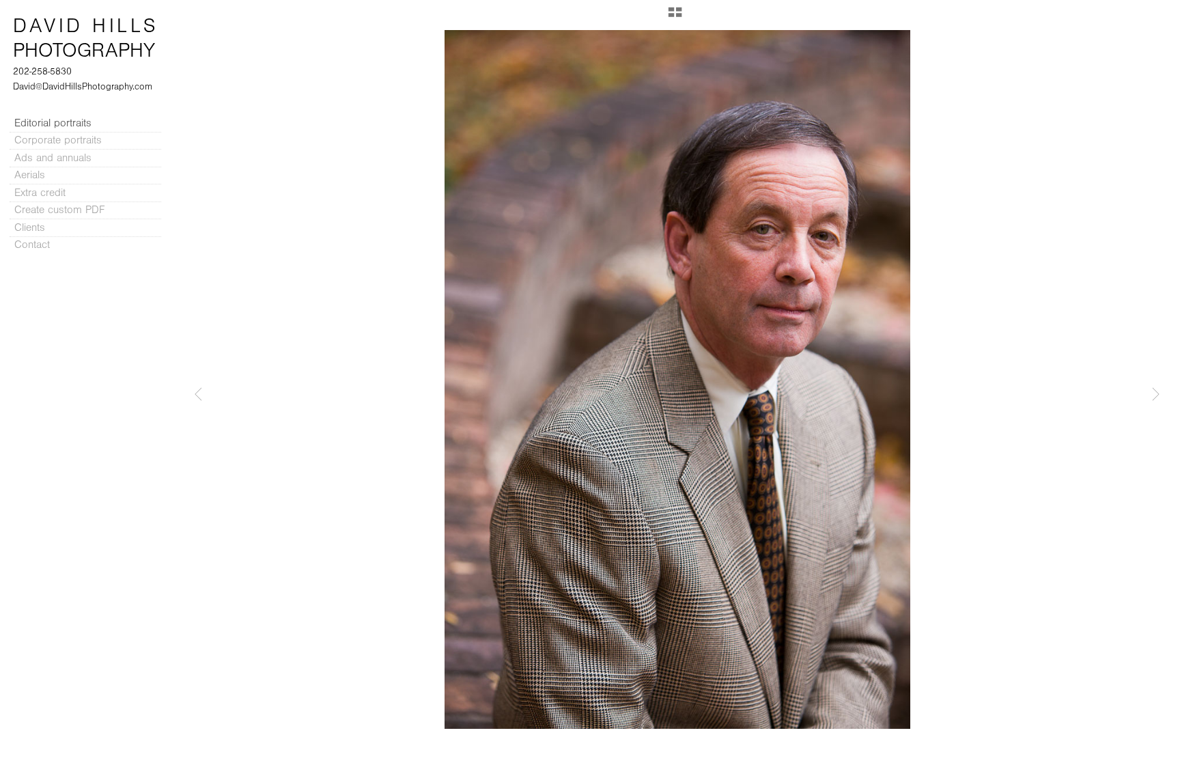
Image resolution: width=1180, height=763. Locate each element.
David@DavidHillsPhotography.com (82, 86)
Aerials (29, 175)
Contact (32, 244)
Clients (29, 227)
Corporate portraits (58, 140)
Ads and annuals (53, 158)
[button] (675, 17)
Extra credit (41, 192)
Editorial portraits (53, 123)
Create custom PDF (59, 210)
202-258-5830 (42, 71)
